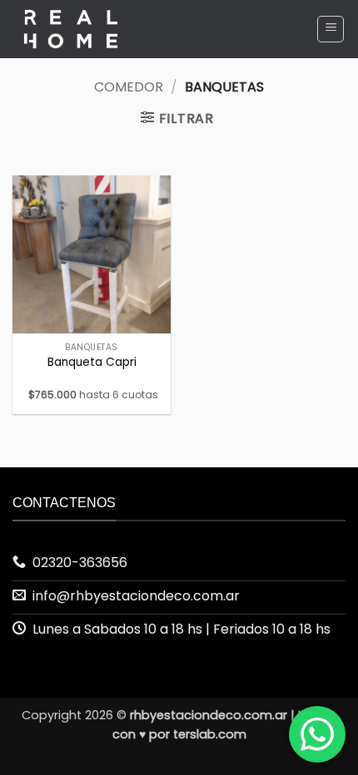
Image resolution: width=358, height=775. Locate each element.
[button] (330, 29)
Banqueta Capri (92, 362)
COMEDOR (128, 86)
